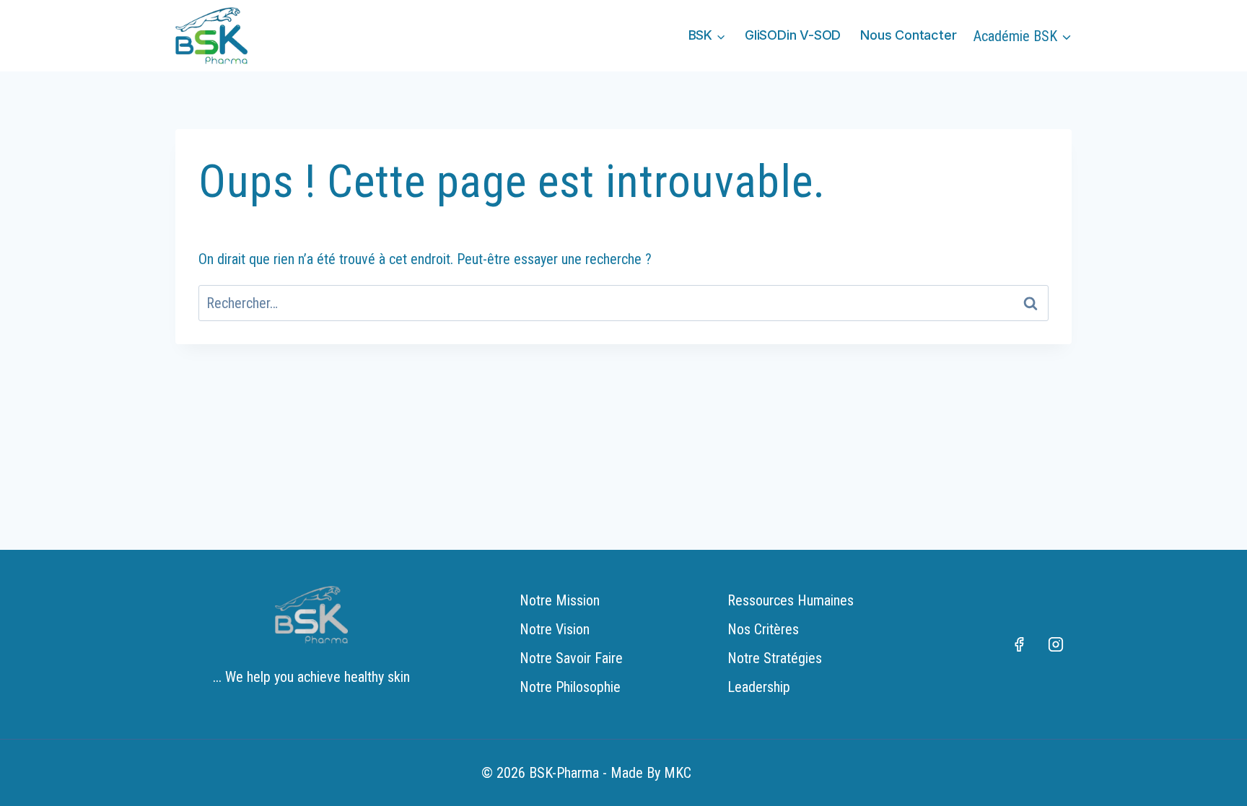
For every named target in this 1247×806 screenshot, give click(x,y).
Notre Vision (555, 629)
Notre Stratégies (774, 658)
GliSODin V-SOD (793, 35)
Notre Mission (560, 600)
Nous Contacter (908, 35)
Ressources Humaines (790, 600)
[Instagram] (1056, 644)
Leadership (758, 687)
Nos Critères (763, 629)
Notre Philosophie (570, 687)
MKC (677, 772)
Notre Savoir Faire (571, 658)
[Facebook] (1019, 644)
